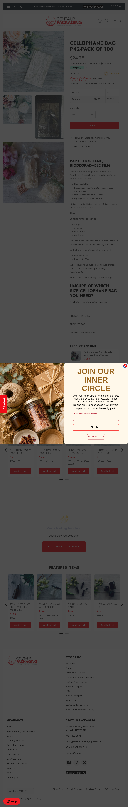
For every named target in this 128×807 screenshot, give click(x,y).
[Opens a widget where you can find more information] (11, 801)
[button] (3, 404)
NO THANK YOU (96, 437)
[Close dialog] (125, 366)
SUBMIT (96, 427)
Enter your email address (85, 414)
